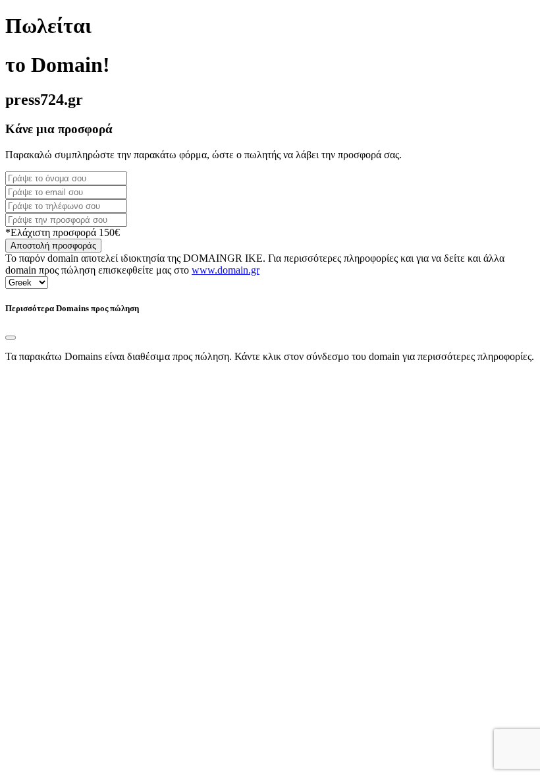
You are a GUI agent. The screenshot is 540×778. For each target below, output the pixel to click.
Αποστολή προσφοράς (53, 246)
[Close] (10, 338)
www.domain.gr (225, 270)
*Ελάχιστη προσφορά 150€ (62, 232)
